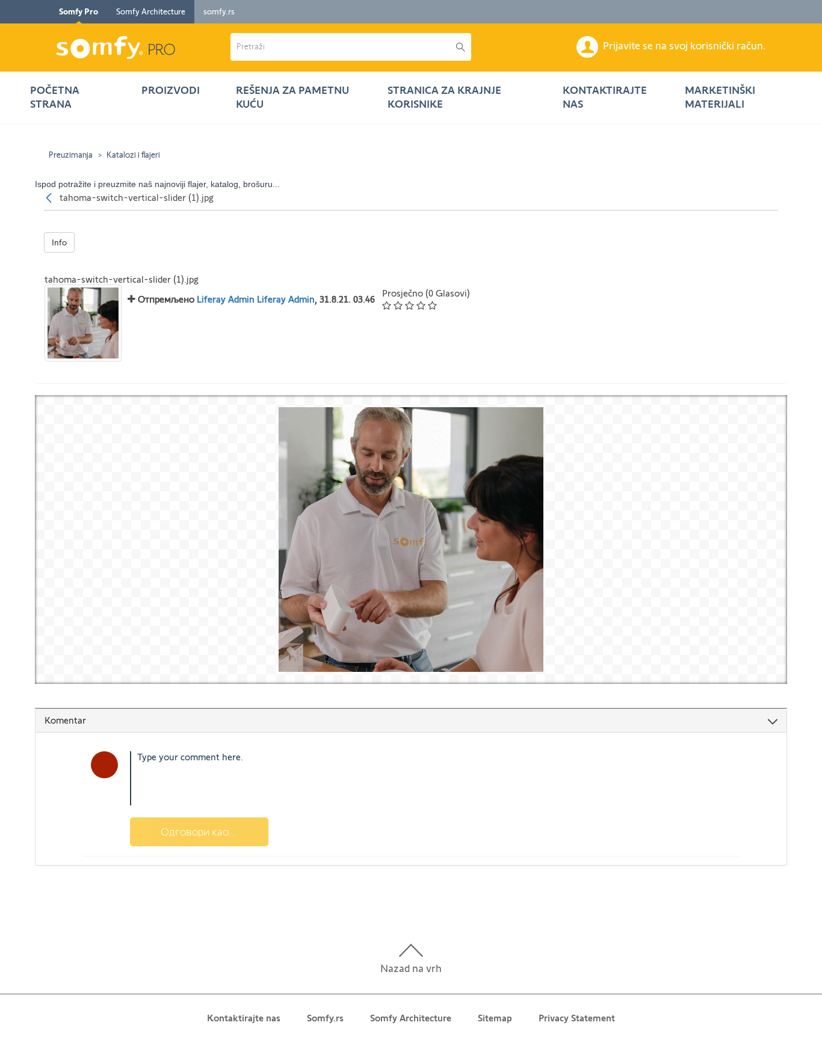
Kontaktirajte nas (243, 1018)
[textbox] (430, 778)
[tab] (411, 720)
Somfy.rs (325, 1018)
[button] (343, 47)
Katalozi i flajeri (133, 154)
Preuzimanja (71, 154)
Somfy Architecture (150, 11)
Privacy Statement (577, 1018)
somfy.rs (219, 11)
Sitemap (495, 1018)
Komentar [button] (65, 720)
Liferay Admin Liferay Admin (256, 299)
